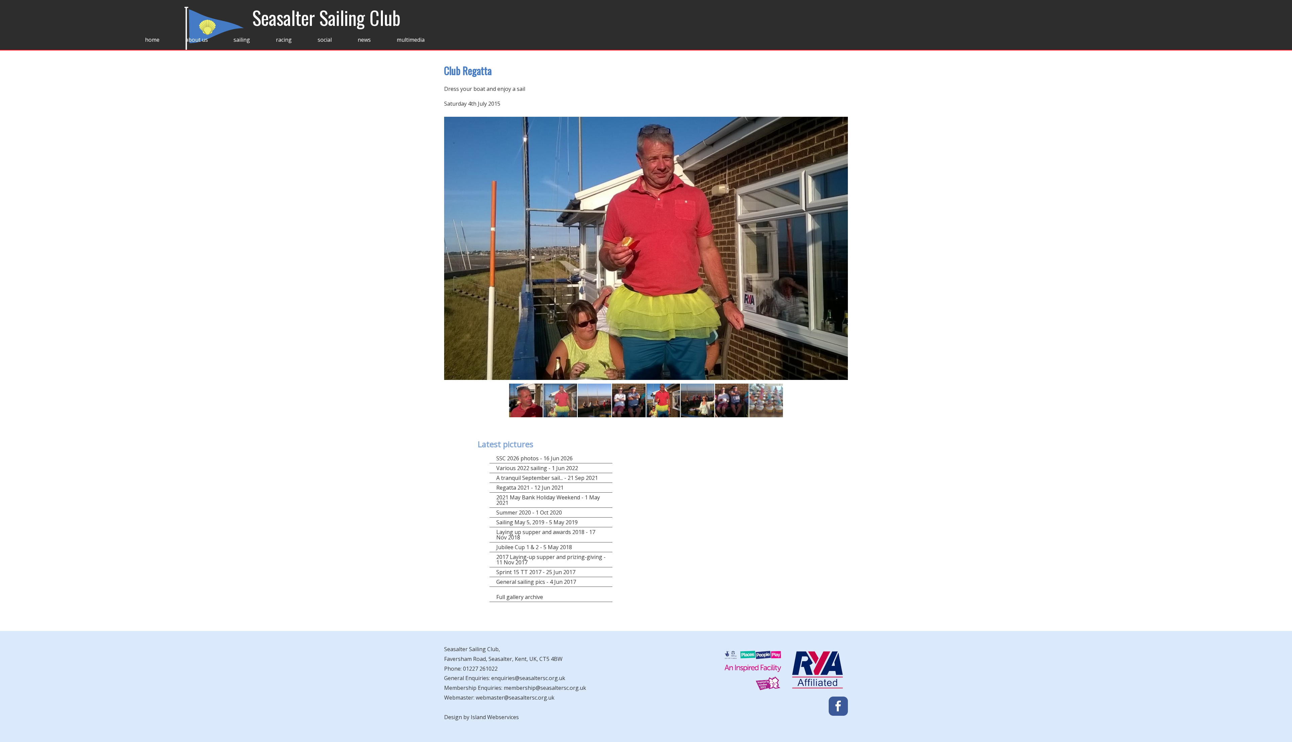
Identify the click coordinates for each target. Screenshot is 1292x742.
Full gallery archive (519, 597)
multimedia (411, 39)
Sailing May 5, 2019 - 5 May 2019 (537, 522)
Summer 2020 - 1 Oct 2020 (529, 512)
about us (196, 39)
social (325, 39)
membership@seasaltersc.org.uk (545, 688)
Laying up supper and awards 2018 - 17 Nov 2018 (545, 534)
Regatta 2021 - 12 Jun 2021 (530, 487)
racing (284, 39)
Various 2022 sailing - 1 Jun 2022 (537, 468)
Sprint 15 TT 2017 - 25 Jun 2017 (535, 572)
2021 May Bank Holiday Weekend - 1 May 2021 (548, 500)
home (152, 39)
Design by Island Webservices (481, 717)
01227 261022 (480, 668)
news (364, 39)
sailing (242, 39)
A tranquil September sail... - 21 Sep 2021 (547, 478)
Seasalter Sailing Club (326, 17)
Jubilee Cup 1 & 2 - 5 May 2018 (534, 547)
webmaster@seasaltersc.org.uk (515, 697)
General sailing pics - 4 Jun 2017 (536, 582)
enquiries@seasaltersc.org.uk (528, 678)
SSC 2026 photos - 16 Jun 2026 (534, 458)
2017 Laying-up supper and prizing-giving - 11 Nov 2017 (551, 559)
